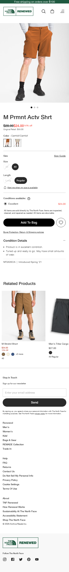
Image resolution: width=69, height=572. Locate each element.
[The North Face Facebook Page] (13, 559)
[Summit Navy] (12, 354)
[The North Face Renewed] (18, 11)
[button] (31, 107)
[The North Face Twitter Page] (21, 559)
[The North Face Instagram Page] (5, 559)
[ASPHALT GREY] (50, 352)
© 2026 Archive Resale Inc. (15, 524)
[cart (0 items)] (52, 11)
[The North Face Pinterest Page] (29, 559)
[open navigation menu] (62, 11)
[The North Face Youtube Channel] (37, 559)
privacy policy (40, 413)
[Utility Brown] (3, 354)
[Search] (44, 11)
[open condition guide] (28, 198)
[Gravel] (8, 354)
